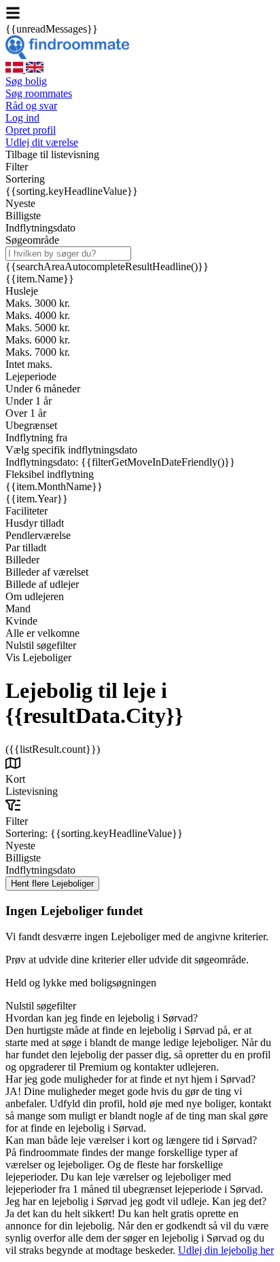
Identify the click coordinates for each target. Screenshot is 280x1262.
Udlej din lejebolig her (226, 1250)
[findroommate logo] (67, 55)
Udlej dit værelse (41, 142)
